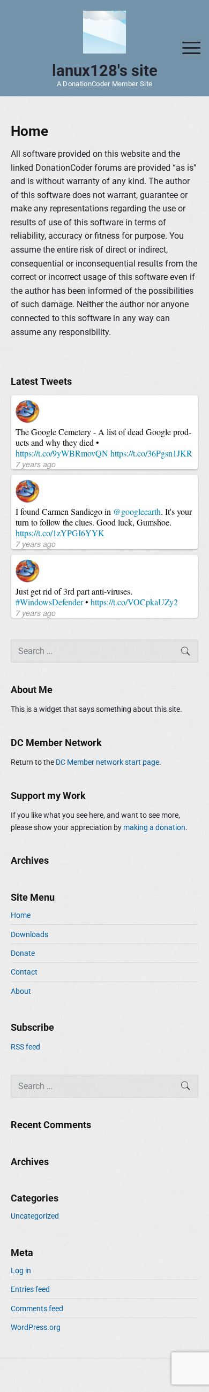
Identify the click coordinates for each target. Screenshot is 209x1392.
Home (21, 915)
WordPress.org (36, 1327)
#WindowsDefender (49, 601)
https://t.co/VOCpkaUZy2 (134, 601)
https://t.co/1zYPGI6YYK (60, 532)
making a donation (154, 827)
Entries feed (30, 1289)
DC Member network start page (107, 762)
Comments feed (37, 1308)
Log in (21, 1270)
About (21, 991)
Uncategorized (35, 1216)
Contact (24, 972)
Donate (23, 953)
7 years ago (36, 464)
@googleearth (137, 511)
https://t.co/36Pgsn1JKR (151, 453)
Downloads (29, 934)
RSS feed (25, 1047)
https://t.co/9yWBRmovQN (62, 453)
